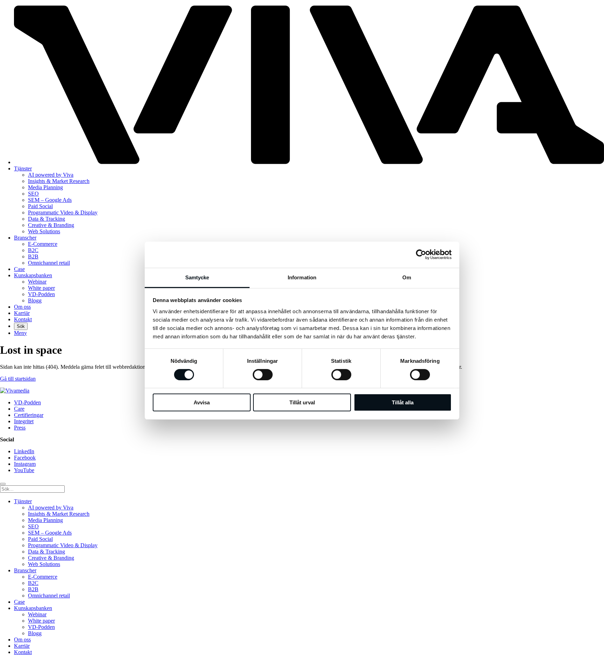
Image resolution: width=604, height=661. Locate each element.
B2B (33, 256)
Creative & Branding (51, 225)
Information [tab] (302, 277)
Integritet (24, 421)
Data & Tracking (46, 219)
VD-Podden (41, 294)
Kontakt (23, 319)
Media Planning (45, 187)
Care (19, 409)
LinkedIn (24, 451)
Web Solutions (44, 231)
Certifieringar (28, 415)
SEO (33, 194)
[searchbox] (32, 489)
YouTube (24, 470)
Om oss (22, 307)
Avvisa (202, 402)
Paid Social (40, 206)
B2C (33, 250)
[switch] (263, 374)
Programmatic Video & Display (63, 212)
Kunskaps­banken (33, 275)
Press (20, 428)
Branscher (25, 238)
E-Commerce (42, 244)
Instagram (25, 464)
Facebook (25, 458)
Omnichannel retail (49, 263)
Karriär (22, 313)
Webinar (37, 282)
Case (19, 269)
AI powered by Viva (50, 175)
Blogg (35, 300)
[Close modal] (3, 484)
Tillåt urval (302, 402)
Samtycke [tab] (197, 277)
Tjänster (23, 168)
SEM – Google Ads (50, 200)
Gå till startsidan (18, 379)
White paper (41, 288)
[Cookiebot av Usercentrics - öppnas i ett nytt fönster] (421, 254)
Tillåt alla (403, 402)
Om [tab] (406, 277)
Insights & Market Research (58, 181)
